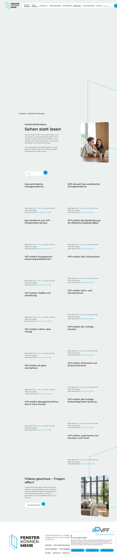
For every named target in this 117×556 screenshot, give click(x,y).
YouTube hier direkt (44, 212)
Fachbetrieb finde (33, 505)
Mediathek (77, 5)
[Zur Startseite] (12, 5)
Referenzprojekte (55, 5)
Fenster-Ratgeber (51, 549)
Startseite (48, 545)
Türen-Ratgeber (64, 549)
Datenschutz (66, 553)
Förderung (43, 5)
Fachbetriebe (67, 5)
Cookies (38, 208)
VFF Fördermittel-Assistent (62, 545)
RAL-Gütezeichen (89, 5)
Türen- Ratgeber (35, 5)
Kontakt (99, 5)
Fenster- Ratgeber (27, 5)
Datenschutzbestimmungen (105, 534)
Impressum (57, 553)
